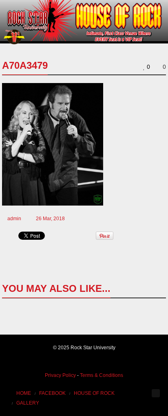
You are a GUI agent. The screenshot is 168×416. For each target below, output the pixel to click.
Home (23, 393)
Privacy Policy (60, 375)
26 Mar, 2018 (50, 218)
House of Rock (94, 393)
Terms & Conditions (101, 375)
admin (14, 218)
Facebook (52, 393)
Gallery (27, 403)
